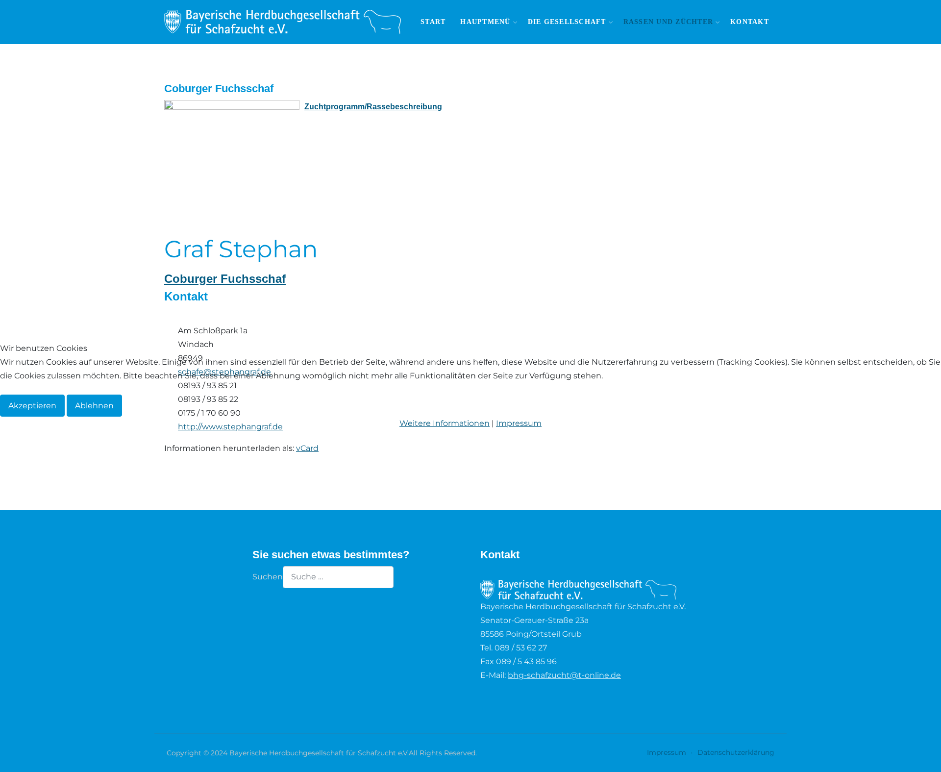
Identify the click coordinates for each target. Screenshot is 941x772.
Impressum (519, 423)
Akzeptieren (32, 405)
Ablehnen (94, 405)
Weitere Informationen (444, 423)
